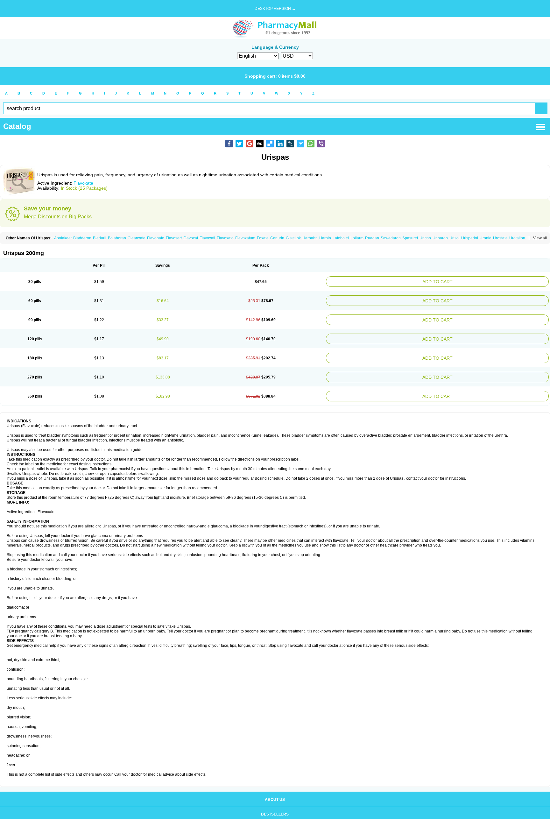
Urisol (454, 238)
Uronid (485, 238)
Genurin (277, 238)
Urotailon (517, 238)
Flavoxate (83, 183)
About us (275, 790)
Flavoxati (207, 238)
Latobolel (341, 238)
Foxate (263, 238)
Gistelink (293, 238)
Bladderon (82, 238)
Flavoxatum (245, 238)
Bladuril (99, 238)
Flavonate (155, 238)
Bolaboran (117, 238)
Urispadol (469, 238)
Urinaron (440, 238)
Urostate (500, 238)
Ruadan (372, 238)
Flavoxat (190, 238)
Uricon (425, 238)
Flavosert (174, 238)
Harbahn (310, 238)
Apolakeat (63, 238)
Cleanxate (136, 238)
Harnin (325, 238)
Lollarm (356, 238)
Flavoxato (225, 238)
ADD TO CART (476, 281)
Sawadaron (391, 238)
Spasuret (410, 238)
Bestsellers (275, 805)
